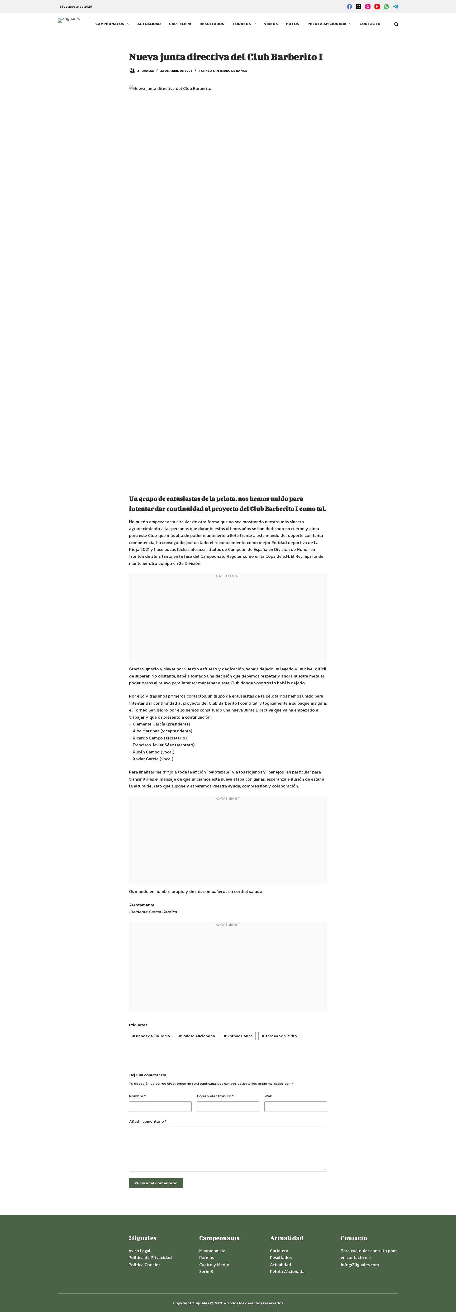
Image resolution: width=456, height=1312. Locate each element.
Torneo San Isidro (279, 1036)
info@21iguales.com (360, 1264)
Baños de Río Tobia (151, 1036)
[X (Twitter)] (358, 6)
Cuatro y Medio (214, 1264)
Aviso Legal (139, 1250)
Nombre (137, 1096)
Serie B (206, 1271)
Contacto (370, 24)
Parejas (206, 1257)
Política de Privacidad (150, 1257)
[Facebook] (349, 6)
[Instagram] (367, 6)
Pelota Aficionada (326, 24)
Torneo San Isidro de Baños (223, 70)
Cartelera (180, 24)
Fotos (292, 24)
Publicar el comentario (156, 1183)
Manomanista (212, 1250)
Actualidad (149, 24)
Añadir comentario (147, 1121)
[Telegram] (395, 6)
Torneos (241, 24)
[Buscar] (396, 24)
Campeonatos (109, 24)
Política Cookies (144, 1264)
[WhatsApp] (386, 6)
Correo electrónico (215, 1096)
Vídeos (271, 24)
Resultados (212, 24)
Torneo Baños (238, 1036)
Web (268, 1096)
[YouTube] (377, 6)
